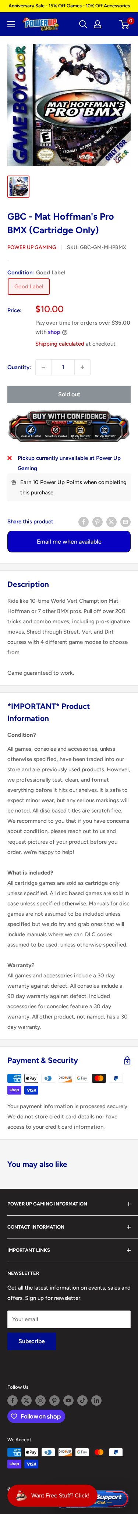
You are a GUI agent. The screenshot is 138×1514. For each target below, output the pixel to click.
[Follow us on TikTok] (82, 1400)
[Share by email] (125, 521)
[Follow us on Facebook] (12, 1400)
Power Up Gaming (31, 247)
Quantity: (19, 367)
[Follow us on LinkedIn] (96, 1400)
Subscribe (31, 1341)
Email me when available (69, 541)
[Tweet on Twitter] (111, 521)
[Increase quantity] (82, 367)
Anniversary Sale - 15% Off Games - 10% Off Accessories (69, 5)
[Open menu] (11, 24)
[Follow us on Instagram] (40, 1400)
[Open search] (83, 24)
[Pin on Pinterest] (97, 521)
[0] (124, 24)
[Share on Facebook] (83, 521)
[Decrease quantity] (43, 367)
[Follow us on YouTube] (68, 1400)
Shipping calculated (59, 343)
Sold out (69, 394)
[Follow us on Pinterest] (54, 1400)
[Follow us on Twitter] (26, 1400)
